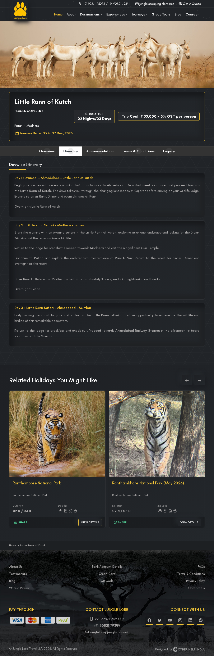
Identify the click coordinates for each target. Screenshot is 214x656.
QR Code (107, 581)
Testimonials (18, 574)
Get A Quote (192, 4)
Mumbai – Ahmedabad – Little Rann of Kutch (53, 178)
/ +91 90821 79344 (118, 4)
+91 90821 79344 (106, 625)
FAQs (201, 567)
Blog (178, 14)
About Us (15, 567)
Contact (192, 14)
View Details (90, 522)
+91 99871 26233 (94, 4)
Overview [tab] (47, 151)
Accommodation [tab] (99, 151)
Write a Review (19, 588)
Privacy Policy (195, 581)
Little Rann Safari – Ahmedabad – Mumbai (52, 308)
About (71, 14)
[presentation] (187, 380)
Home (58, 14)
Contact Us (196, 588)
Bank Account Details (107, 567)
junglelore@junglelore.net (156, 4)
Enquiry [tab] (169, 151)
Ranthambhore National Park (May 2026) (148, 483)
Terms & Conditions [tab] (138, 151)
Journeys (138, 14)
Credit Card (107, 574)
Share (22, 522)
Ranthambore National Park (37, 483)
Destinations (90, 14)
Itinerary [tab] (70, 151)
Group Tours (161, 14)
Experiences (115, 14)
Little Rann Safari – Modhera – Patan (49, 225)
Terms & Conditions (191, 574)
